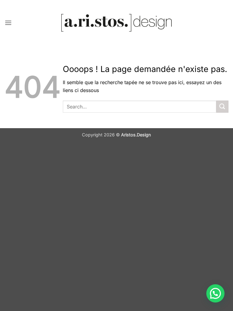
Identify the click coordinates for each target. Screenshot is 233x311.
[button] (8, 22)
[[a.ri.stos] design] (116, 23)
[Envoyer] (222, 106)
